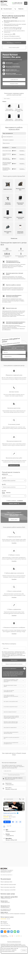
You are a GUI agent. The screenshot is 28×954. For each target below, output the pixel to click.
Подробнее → (22, 150)
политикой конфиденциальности (19, 358)
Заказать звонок (14, 519)
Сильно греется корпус (7, 150)
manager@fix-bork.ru (5, 910)
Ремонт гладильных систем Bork (8, 889)
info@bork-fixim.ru (5, 907)
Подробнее (14, 543)
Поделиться (2, 931)
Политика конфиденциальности (14, 941)
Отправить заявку (14, 83)
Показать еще (14, 238)
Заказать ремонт (13, 503)
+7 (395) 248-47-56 (17, 2)
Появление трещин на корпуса (7, 154)
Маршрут (8, 821)
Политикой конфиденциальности (14, 774)
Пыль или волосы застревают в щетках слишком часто (6, 169)
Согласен (24, 950)
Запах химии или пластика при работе (6, 159)
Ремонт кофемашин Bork (6, 881)
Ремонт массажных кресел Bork (8, 887)
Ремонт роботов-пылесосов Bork (8, 884)
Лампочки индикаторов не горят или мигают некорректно (7, 163)
